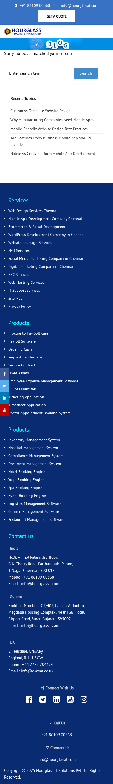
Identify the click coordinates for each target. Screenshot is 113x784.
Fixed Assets (18, 373)
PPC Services (18, 274)
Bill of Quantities (22, 389)
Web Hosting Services (26, 282)
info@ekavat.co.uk (37, 671)
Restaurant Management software (36, 519)
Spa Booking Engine (25, 487)
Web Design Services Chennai (32, 210)
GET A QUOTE (57, 16)
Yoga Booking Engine (26, 479)
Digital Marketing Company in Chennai (40, 266)
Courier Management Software (33, 511)
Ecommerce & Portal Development (37, 226)
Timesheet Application (27, 404)
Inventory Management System (34, 439)
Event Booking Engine (27, 495)
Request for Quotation (27, 357)
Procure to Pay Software (28, 333)
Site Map (15, 298)
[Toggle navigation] (106, 32)
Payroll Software (22, 341)
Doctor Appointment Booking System (39, 412)
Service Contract (21, 365)
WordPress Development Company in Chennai (46, 234)
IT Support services (24, 290)
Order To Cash (20, 349)
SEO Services (19, 250)
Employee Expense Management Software (43, 381)
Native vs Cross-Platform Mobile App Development (52, 153)
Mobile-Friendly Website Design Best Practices (49, 128)
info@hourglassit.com (40, 583)
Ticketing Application (26, 396)
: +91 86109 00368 (33, 5)
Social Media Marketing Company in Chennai (45, 258)
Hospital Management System (33, 447)
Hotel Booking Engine (26, 471)
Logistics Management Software (34, 503)
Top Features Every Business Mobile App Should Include (50, 141)
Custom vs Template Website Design (40, 110)
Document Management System (34, 463)
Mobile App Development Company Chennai (45, 218)
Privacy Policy (19, 306)
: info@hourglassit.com (78, 5)
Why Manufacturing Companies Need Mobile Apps (52, 119)
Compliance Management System (35, 455)
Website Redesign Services (30, 242)
